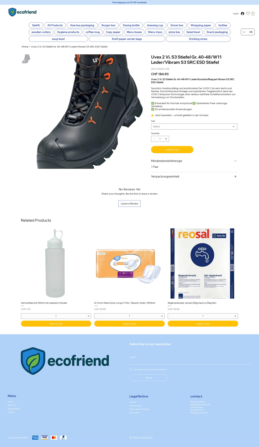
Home (10, 401)
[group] (129, 277)
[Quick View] (56, 263)
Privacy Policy (136, 405)
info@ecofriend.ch (199, 413)
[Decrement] (23, 316)
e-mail (133, 357)
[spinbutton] (56, 316)
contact (11, 412)
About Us (12, 405)
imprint (133, 402)
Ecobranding (13, 408)
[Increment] (89, 316)
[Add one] (166, 139)
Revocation (135, 412)
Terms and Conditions (140, 409)
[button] (253, 14)
